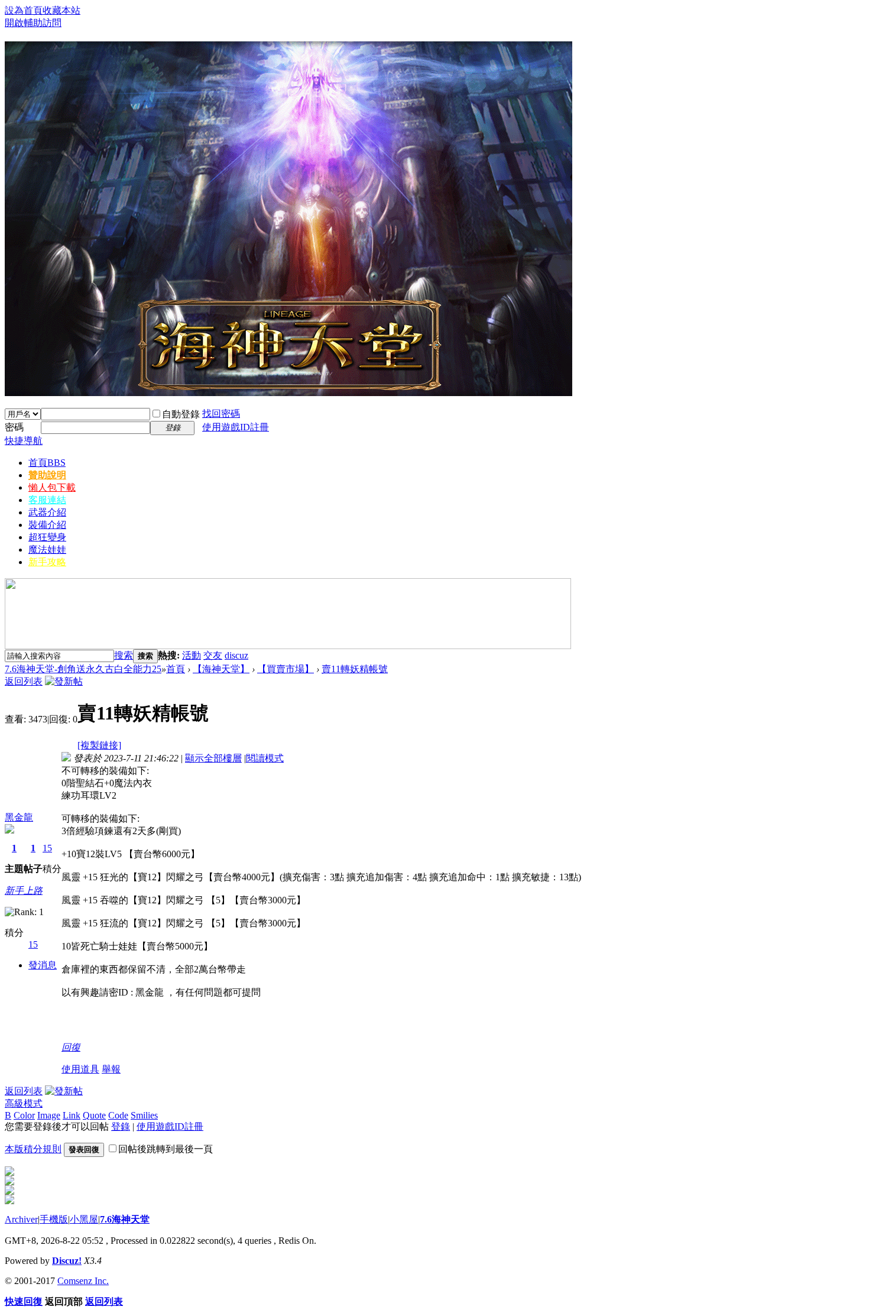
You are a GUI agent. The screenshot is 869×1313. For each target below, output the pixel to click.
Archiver (21, 1219)
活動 (191, 655)
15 (47, 848)
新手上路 (24, 891)
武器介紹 (47, 512)
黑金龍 (19, 817)
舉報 (111, 1069)
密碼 (14, 427)
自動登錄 (181, 414)
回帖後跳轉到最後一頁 (165, 1149)
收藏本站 (61, 10)
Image (48, 1115)
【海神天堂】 (221, 669)
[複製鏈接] (99, 745)
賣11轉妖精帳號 (355, 669)
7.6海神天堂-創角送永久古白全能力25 (83, 669)
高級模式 (24, 1103)
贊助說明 (47, 475)
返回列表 (24, 681)
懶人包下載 (52, 487)
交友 (212, 655)
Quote (94, 1115)
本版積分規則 (33, 1149)
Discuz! (67, 1261)
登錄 (120, 1126)
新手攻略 (47, 562)
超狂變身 (47, 537)
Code (118, 1115)
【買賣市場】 (285, 669)
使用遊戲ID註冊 (235, 427)
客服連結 (47, 500)
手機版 (54, 1219)
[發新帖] (64, 681)
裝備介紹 (47, 525)
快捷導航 (24, 441)
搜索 (123, 655)
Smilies (144, 1115)
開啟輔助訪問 (33, 23)
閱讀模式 (265, 758)
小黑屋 (84, 1219)
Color (24, 1115)
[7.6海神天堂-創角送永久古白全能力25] (288, 391)
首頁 (47, 463)
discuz (236, 655)
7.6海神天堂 (125, 1219)
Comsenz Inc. (83, 1281)
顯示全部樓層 (213, 758)
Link (71, 1115)
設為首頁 (24, 10)
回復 (70, 1047)
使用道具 (80, 1069)
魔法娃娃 (47, 549)
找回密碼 (221, 414)
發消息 (42, 965)
